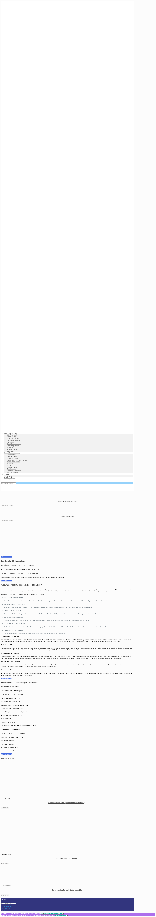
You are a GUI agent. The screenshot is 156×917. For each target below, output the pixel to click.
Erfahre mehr (60, 913)
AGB (5, 910)
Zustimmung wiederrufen (61, 915)
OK (42, 913)
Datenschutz (8, 908)
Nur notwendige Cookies (50, 913)
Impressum (7, 907)
